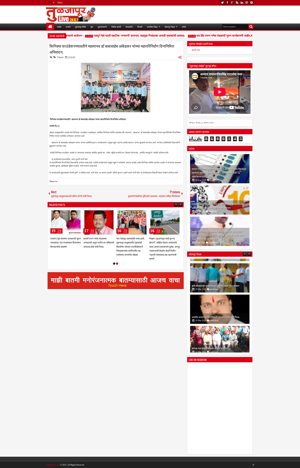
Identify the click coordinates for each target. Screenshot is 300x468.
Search (251, 26)
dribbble (246, 2)
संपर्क (184, 26)
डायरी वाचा (196, 50)
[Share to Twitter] (74, 212)
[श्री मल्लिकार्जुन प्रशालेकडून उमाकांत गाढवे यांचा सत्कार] (219, 274)
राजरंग (68, 26)
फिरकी (139, 26)
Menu (60, 2)
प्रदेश (59, 26)
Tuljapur (60, 57)
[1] (114, 263)
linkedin (242, 2)
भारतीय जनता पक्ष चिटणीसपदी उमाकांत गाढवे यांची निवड (215, 313)
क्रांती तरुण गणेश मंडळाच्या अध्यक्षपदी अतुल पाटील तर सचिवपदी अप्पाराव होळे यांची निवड (98, 242)
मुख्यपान (50, 26)
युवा (91, 26)
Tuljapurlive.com (53, 465)
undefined (214, 180)
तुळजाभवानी (102, 26)
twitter (222, 2)
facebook (227, 2)
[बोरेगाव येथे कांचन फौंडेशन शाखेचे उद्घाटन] (219, 336)
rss (237, 2)
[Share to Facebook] (70, 212)
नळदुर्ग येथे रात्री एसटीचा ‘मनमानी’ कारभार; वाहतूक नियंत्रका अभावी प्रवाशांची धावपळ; (133, 35)
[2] (117, 263)
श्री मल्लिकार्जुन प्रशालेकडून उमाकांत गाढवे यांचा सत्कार (215, 282)
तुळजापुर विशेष (80, 26)
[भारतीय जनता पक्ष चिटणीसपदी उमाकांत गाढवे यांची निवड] (219, 305)
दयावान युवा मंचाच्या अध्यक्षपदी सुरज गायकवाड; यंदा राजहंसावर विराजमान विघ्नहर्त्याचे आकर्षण (65, 242)
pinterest (251, 2)
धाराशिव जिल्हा (152, 26)
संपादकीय (129, 26)
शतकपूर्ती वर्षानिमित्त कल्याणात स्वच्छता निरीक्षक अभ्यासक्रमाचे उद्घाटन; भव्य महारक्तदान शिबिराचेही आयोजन (218, 206)
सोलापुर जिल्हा (170, 26)
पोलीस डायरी (116, 26)
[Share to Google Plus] (78, 212)
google (232, 2)
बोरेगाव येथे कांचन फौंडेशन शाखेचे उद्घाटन (210, 344)
